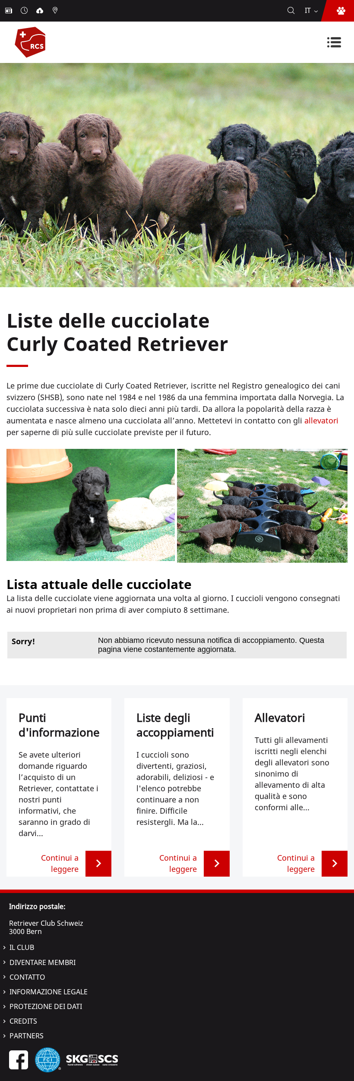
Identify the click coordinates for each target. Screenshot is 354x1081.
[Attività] (25, 11)
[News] (9, 11)
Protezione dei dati (45, 1006)
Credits (23, 1021)
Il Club (21, 947)
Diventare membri (42, 962)
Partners (26, 1035)
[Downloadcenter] (40, 11)
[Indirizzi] (56, 11)
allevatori (321, 420)
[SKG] (92, 1059)
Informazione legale (48, 991)
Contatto (27, 977)
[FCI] (48, 1059)
